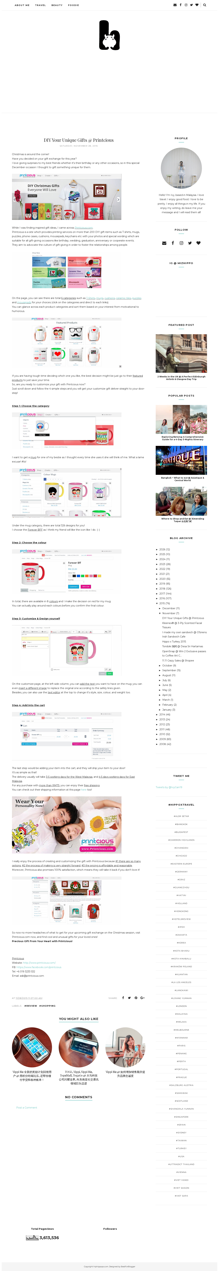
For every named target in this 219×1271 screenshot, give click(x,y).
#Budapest (181, 832)
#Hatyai (181, 895)
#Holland (181, 903)
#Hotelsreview (181, 919)
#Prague (181, 1077)
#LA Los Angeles (181, 982)
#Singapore (181, 1117)
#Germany (181, 872)
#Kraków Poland (181, 966)
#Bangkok (181, 824)
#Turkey (181, 1148)
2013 (162, 719)
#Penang (181, 1053)
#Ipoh (181, 927)
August (166, 675)
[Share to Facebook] (123, 998)
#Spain (181, 1125)
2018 (162, 588)
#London (181, 1006)
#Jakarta (181, 935)
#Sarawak (181, 1093)
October (167, 665)
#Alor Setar (181, 816)
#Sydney (181, 1132)
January (167, 709)
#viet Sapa (181, 1196)
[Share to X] (129, 998)
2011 (162, 729)
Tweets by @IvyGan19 (169, 787)
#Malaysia (181, 1014)
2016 (162, 598)
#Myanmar (181, 1038)
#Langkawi (181, 990)
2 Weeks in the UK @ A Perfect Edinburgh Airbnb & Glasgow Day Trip (181, 377)
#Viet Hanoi (181, 1180)
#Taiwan (181, 1140)
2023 (162, 564)
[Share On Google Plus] (142, 998)
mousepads (24, 302)
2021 (162, 573)
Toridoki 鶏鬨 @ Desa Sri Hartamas (182, 646)
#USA (181, 1156)
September (169, 670)
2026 (162, 549)
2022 (162, 569)
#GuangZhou (181, 887)
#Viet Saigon (181, 1188)
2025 (162, 554)
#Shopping (47, 1005)
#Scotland (181, 1101)
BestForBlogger (128, 1266)
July (164, 680)
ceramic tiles (123, 298)
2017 (162, 593)
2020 (162, 578)
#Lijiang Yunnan (181, 998)
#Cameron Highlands (181, 840)
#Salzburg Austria (181, 1085)
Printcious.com (84, 227)
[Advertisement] (109, 77)
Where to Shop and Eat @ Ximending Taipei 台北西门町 (182, 520)
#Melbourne (181, 1030)
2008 (162, 744)
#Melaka (181, 1022)
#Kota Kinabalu (181, 958)
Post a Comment (26, 1107)
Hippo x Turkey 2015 (174, 641)
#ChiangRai (181, 848)
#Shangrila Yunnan (181, 1109)
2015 (162, 603)
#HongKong (181, 911)
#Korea (181, 943)
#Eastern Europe (181, 864)
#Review (30, 1005)
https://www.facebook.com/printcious (39, 967)
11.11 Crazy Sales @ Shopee (178, 660)
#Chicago (181, 856)
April (165, 695)
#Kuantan (181, 974)
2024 (162, 559)
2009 (162, 739)
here (84, 789)
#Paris (181, 1045)
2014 (162, 714)
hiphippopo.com (100, 1266)
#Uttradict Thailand (181, 1164)
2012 (162, 724)
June (165, 685)
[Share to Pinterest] (136, 998)
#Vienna (181, 1172)
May (165, 690)
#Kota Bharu (181, 951)
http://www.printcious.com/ (39, 962)
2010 (162, 734)
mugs (99, 298)
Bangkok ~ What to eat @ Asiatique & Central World (182, 479)
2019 (162, 583)
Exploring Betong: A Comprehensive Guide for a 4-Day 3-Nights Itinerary (183, 438)
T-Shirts (90, 298)
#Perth (181, 1061)
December (168, 608)
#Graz (181, 879)
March (166, 699)
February (167, 704)
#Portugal (181, 1069)
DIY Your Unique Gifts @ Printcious (183, 618)
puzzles (136, 298)
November (168, 613)
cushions (110, 298)
